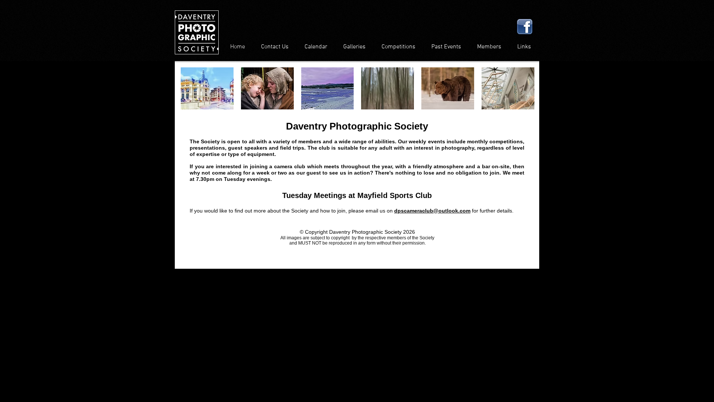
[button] (207, 88)
